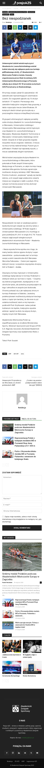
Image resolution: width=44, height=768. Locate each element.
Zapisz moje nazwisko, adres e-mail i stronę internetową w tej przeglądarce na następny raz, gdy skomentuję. (22, 519)
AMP (9, 354)
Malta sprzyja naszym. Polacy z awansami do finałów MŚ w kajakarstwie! (27, 625)
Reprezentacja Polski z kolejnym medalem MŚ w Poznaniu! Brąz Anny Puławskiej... (27, 602)
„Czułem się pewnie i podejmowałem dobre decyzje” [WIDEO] (33, 382)
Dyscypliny (6, 14)
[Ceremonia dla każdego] (11, 667)
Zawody (15, 8)
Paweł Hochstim (7, 582)
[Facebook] (4, 27)
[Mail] (25, 753)
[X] (9, 27)
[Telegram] (35, 27)
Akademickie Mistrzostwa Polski (30, 8)
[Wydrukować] (30, 27)
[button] (3, 3)
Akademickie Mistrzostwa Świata (31, 672)
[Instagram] (13, 753)
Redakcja (9, 22)
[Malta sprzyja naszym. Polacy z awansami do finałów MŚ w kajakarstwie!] (8, 625)
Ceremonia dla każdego (11, 676)
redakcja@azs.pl (28, 738)
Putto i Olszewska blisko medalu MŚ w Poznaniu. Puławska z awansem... (27, 613)
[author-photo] (22, 404)
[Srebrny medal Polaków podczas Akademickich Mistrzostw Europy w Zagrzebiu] (22, 556)
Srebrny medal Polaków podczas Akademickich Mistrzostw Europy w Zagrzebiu (20, 576)
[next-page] (7, 464)
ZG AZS (17, 761)
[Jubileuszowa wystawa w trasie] (11, 646)
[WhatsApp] (15, 27)
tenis (22, 354)
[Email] (25, 27)
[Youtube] (37, 753)
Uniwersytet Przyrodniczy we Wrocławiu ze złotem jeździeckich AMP (11, 382)
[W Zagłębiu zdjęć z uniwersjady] (32, 646)
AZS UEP (16, 354)
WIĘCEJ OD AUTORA (29, 419)
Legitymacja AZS (32, 761)
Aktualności (31, 12)
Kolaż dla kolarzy (29, 676)
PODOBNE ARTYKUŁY (11, 419)
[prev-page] (3, 464)
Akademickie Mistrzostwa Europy (6, 429)
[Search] (41, 3)
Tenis (11, 14)
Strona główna (6, 8)
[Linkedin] (20, 27)
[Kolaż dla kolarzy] (32, 667)
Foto (4, 652)
